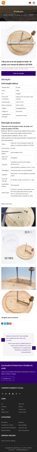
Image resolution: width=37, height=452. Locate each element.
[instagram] (16, 393)
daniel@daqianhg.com (22, 450)
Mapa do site (5, 412)
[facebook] (2, 393)
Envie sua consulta (18, 73)
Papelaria (21, 422)
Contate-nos (7, 379)
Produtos (11, 15)
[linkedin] (6, 393)
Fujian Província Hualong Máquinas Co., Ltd (8, 441)
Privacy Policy (22, 412)
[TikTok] (19, 393)
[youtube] (13, 393)
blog (2, 409)
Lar (6, 15)
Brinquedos (4, 422)
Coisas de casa (22, 427)
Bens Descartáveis (23, 430)
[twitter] (9, 393)
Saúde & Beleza (5, 430)
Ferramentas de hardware (8, 427)
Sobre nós (21, 404)
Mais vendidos (22, 425)
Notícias (20, 406)
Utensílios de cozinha (21, 15)
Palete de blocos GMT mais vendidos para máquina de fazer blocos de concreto (17, 338)
